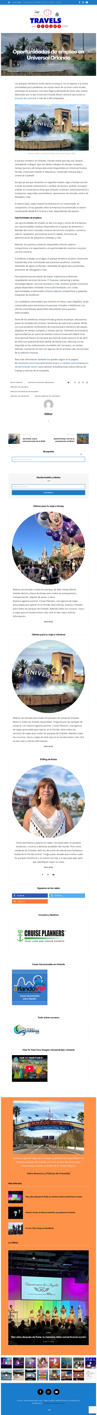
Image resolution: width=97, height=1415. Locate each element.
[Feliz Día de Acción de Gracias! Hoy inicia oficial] (78, 1375)
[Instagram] (48, 1392)
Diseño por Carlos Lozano (54, 1403)
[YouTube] (57, 1392)
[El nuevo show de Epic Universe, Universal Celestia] (18, 1363)
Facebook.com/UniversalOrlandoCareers (38, 363)
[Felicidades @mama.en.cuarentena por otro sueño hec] (6, 1363)
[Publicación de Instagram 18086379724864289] (66, 1375)
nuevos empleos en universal (47, 396)
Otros (48, 44)
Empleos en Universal (20, 396)
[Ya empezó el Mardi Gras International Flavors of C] (54, 1375)
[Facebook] (7, 91)
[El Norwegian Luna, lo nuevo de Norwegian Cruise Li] (30, 1375)
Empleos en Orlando (19, 387)
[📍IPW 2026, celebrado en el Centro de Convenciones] (66, 1363)
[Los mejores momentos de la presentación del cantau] (30, 1363)
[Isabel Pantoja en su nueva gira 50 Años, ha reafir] (54, 1363)
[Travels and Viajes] (48, 19)
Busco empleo (16, 382)
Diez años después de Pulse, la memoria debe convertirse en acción (54, 1197)
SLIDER (48, 1332)
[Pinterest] (7, 103)
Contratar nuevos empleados (41, 382)
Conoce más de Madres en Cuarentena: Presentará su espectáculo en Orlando (43, 2)
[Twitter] (7, 97)
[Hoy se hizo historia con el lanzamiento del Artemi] (6, 1375)
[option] (48, 1297)
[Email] (7, 109)
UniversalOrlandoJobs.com (57, 287)
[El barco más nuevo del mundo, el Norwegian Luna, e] (18, 1375)
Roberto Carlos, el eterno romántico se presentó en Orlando (50, 1212)
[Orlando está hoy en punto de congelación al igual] (90, 1375)
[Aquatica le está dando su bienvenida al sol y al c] (42, 1375)
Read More (48, 622)
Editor (42, 64)
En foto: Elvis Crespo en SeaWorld (40, 1228)
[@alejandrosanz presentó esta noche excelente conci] (90, 1363)
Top (49, 1410)
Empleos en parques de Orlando (24, 391)
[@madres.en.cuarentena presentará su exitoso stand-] (42, 1363)
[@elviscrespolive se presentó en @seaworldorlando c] (78, 1363)
